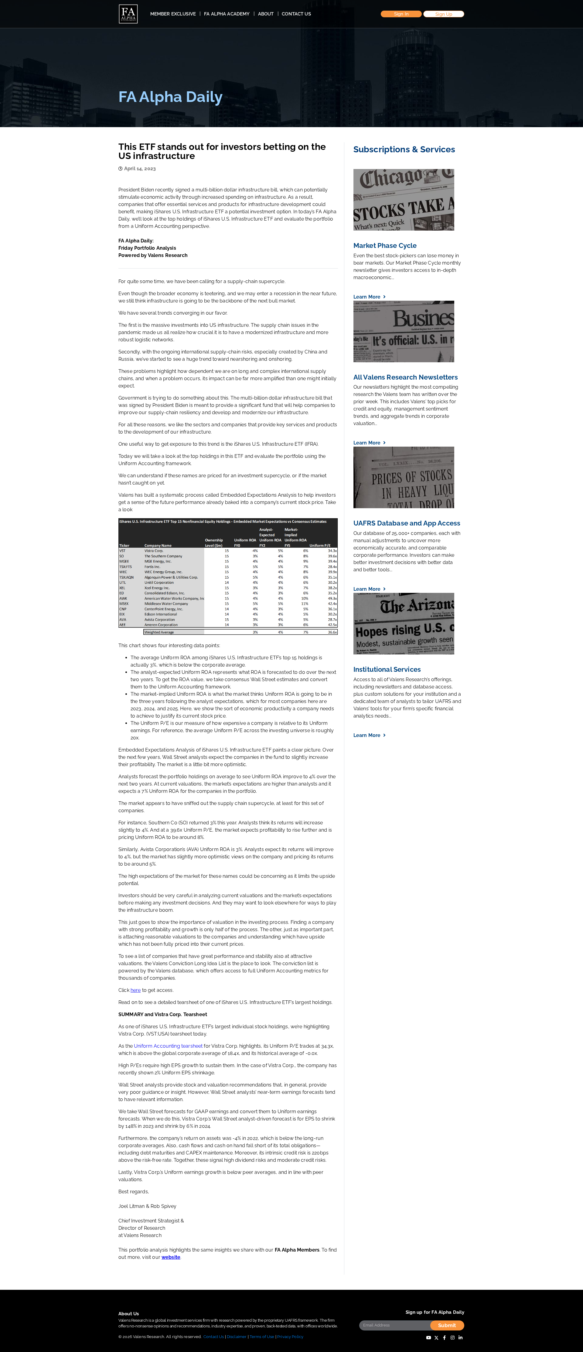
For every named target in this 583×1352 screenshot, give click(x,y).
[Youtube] (428, 1338)
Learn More (367, 297)
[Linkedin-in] (460, 1338)
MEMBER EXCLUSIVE (173, 14)
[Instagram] (452, 1338)
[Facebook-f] (444, 1338)
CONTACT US (296, 14)
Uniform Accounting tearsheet (168, 1046)
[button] (401, 14)
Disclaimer (237, 1336)
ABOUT (266, 14)
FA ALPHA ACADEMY (227, 14)
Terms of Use (262, 1336)
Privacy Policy (290, 1336)
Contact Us (213, 1336)
